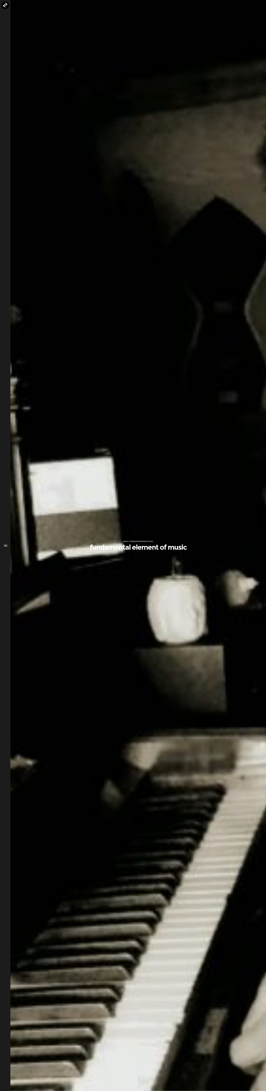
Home (125, 541)
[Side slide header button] (5, 545)
